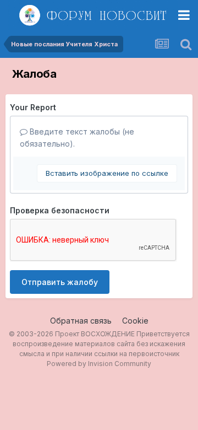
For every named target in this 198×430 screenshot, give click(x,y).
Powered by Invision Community (99, 363)
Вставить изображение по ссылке (107, 173)
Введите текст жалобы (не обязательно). (77, 137)
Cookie (135, 320)
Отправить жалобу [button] (59, 282)
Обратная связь (81, 320)
